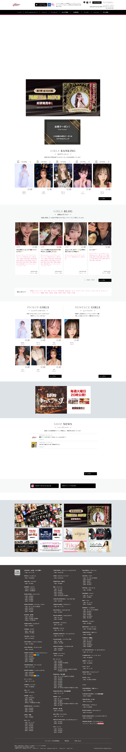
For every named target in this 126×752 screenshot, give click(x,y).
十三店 (60, 589)
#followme (68, 291)
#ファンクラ (35, 293)
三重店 (31, 643)
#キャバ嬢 (47, 291)
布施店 (94, 628)
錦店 (31, 699)
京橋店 (60, 583)
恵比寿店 (32, 578)
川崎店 (32, 632)
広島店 (60, 661)
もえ (36, 273)
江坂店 (31, 583)
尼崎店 (60, 619)
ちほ (54, 342)
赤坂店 (65, 669)
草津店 (31, 709)
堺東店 (89, 590)
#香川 (64, 293)
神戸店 (31, 608)
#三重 (73, 293)
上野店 (60, 641)
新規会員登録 (97, 2)
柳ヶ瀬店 (32, 631)
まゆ (43, 192)
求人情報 (105, 12)
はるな (24, 192)
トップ (19, 12)
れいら (63, 192)
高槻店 (89, 623)
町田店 (31, 711)
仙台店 (31, 609)
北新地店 (38, 606)
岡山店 (31, 708)
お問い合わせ (77, 741)
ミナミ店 (32, 572)
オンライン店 (94, 723)
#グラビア (54, 291)
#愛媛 (42, 293)
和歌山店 (33, 589)
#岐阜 (51, 293)
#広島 (60, 293)
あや (38, 369)
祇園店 (36, 618)
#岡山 (46, 293)
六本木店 (32, 638)
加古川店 (61, 572)
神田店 (31, 625)
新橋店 (31, 661)
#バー (83, 291)
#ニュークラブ (76, 291)
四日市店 (32, 658)
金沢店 (31, 656)
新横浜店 (33, 590)
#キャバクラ (39, 291)
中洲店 (60, 705)
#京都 (55, 293)
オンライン (100, 723)
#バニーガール (96, 291)
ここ (83, 192)
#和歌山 (32, 291)
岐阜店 (60, 650)
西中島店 (32, 672)
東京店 (31, 730)
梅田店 (31, 596)
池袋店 (31, 611)
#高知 (68, 293)
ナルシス (24, 193)
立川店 (31, 701)
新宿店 (66, 687)
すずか (108, 273)
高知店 (31, 599)
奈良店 (60, 592)
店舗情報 (75, 12)
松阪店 (31, 597)
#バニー (88, 291)
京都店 (31, 601)
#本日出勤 (61, 291)
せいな (102, 192)
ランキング (54, 12)
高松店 (60, 590)
